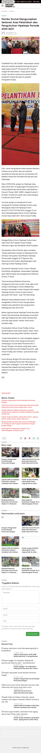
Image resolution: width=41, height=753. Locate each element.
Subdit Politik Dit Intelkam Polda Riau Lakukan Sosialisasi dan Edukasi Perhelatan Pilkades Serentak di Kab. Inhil (20, 412)
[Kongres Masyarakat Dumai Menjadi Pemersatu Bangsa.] (10, 452)
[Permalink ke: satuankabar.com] (3, 33)
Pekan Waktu (15, 734)
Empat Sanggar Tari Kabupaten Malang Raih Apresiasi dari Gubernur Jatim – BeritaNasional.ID (26, 667)
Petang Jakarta (7, 731)
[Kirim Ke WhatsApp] (37, 438)
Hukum (4, 16)
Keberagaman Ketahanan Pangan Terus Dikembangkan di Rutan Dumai (16, 429)
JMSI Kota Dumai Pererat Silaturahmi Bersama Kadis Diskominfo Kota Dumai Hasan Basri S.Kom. (20, 406)
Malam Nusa (34, 734)
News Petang (25, 734)
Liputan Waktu (6, 736)
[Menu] (3, 5)
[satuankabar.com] (10, 5)
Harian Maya (16, 731)
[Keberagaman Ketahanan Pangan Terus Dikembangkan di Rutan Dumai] (30, 493)
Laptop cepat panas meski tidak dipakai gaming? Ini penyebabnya (26, 655)
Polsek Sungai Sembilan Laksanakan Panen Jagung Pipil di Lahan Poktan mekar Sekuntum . (20, 418)
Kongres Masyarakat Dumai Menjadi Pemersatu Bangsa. (18, 401)
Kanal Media (25, 731)
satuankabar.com (11, 32)
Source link (6, 393)
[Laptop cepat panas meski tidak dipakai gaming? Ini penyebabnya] (20, 649)
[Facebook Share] (21, 438)
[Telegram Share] (33, 438)
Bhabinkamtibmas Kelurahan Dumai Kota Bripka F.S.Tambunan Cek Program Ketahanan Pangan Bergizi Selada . (19, 424)
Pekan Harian (6, 734)
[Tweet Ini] (25, 438)
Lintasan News (17, 736)
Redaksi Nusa (34, 731)
